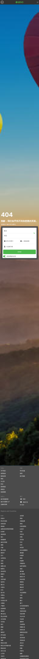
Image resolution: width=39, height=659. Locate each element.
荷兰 (2, 624)
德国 (2, 545)
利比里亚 (22, 579)
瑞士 (2, 537)
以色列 (22, 529)
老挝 (21, 568)
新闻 (21, 473)
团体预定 (3, 486)
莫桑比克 (22, 627)
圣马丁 (22, 590)
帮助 (2, 478)
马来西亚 (22, 624)
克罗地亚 (3, 579)
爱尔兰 (3, 584)
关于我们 (3, 470)
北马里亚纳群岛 (24, 606)
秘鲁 (21, 653)
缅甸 (21, 598)
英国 (2, 563)
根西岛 (3, 568)
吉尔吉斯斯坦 (23, 550)
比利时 (3, 531)
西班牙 (3, 553)
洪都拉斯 (22, 521)
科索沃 (3, 598)
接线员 (3, 489)
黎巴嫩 (22, 571)
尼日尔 (22, 635)
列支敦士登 (4, 600)
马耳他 (3, 621)
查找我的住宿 (11, 256)
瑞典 (2, 640)
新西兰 (22, 645)
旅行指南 (22, 476)
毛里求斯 (22, 614)
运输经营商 (4, 504)
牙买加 (22, 539)
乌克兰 (3, 656)
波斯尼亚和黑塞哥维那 (7, 529)
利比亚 (22, 584)
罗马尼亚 (3, 635)
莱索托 (22, 582)
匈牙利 (3, 582)
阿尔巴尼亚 (4, 521)
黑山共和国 (4, 616)
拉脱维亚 (3, 608)
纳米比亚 (22, 629)
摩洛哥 (22, 587)
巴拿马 (22, 651)
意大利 (3, 592)
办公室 (3, 481)
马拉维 (22, 619)
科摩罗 (22, 555)
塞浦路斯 (3, 539)
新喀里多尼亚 (23, 632)
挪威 (2, 627)
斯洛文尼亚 (4, 643)
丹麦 (2, 547)
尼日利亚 (22, 637)
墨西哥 (22, 621)
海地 (21, 523)
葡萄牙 (3, 632)
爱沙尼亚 (3, 550)
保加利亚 (3, 534)
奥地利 (3, 526)
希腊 (2, 576)
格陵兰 (3, 574)
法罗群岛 (3, 558)
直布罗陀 (3, 571)
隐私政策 (3, 476)
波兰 (2, 629)
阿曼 (21, 648)
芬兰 (2, 555)
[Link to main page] (19, 2)
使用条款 (3, 473)
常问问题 (22, 470)
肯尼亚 (22, 547)
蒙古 (21, 600)
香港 (21, 518)
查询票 (19, 252)
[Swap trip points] (34, 233)
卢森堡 (3, 606)
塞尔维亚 (3, 637)
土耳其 (3, 653)
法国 (2, 561)
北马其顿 (3, 619)
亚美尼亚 (3, 523)
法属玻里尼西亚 (24, 656)
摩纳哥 (3, 611)
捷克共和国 (4, 542)
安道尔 (3, 518)
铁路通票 (3, 492)
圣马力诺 (3, 651)
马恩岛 (3, 587)
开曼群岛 (22, 563)
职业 (2, 484)
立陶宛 (3, 603)
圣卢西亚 (22, 574)
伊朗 (21, 537)
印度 (21, 531)
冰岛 (2, 590)
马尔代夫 (22, 616)
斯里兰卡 (22, 576)
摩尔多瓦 (3, 614)
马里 (21, 595)
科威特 (22, 561)
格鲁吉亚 (3, 566)
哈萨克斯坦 (23, 566)
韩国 (21, 558)
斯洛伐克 (3, 648)
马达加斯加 (23, 592)
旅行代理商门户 (5, 501)
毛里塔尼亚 (23, 611)
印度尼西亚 (23, 526)
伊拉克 (22, 534)
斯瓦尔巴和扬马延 (6, 645)
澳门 (21, 603)
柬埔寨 (22, 553)
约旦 (21, 542)
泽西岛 (3, 595)
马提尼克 (22, 608)
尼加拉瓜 (22, 640)
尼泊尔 (22, 643)
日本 (21, 545)
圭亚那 (22, 515)
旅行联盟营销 (4, 499)
